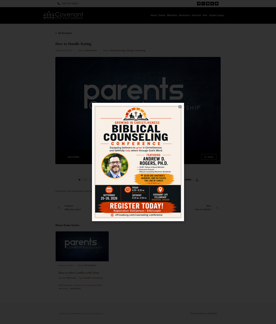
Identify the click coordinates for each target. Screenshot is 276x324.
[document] (138, 162)
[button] (180, 107)
